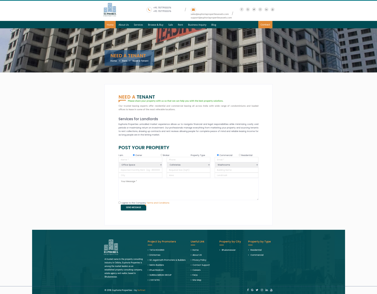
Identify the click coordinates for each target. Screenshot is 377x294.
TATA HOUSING (156, 249)
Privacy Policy (199, 260)
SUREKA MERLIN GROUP (160, 275)
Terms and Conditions (158, 202)
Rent (180, 24)
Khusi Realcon (156, 270)
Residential (256, 249)
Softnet (141, 290)
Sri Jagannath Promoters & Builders (167, 260)
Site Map (196, 280)
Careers (196, 270)
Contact (265, 24)
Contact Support (201, 265)
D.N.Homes (154, 254)
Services (138, 24)
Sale (170, 24)
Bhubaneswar (228, 249)
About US (197, 254)
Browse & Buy (155, 24)
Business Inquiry (197, 24)
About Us (124, 24)
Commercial (256, 254)
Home (110, 24)
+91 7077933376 (162, 7)
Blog (213, 24)
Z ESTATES (154, 280)
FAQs (195, 275)
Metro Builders (156, 265)
